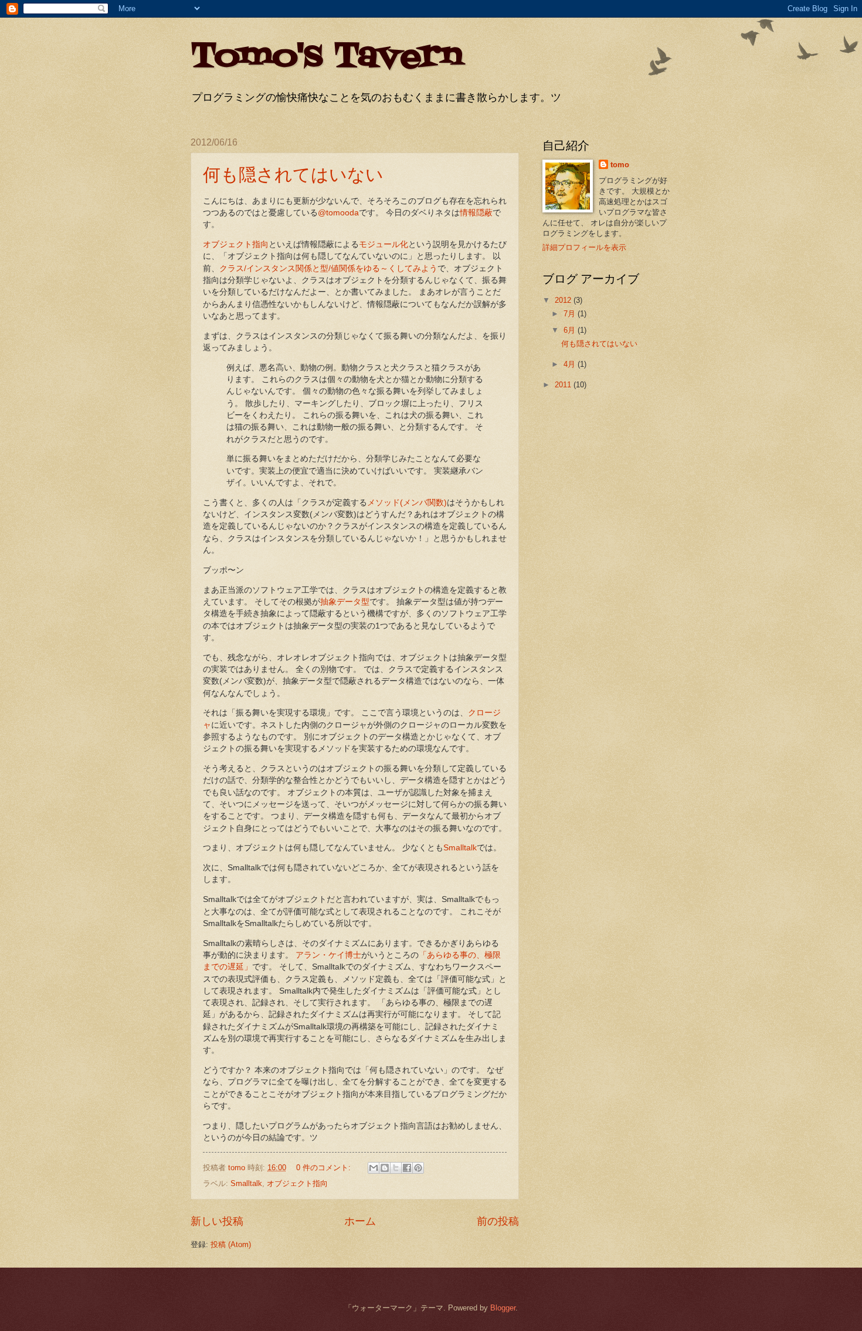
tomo (619, 164)
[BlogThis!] (385, 1168)
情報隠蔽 (476, 212)
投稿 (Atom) (231, 1244)
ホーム (360, 1221)
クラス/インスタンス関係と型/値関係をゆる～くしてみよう (328, 268)
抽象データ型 (344, 601)
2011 (564, 384)
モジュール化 (383, 244)
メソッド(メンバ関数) (407, 502)
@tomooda (338, 212)
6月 (571, 330)
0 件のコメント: (324, 1167)
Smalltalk (460, 847)
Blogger (502, 1307)
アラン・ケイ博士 (328, 955)
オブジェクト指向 (236, 244)
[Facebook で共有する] (407, 1168)
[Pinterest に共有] (418, 1168)
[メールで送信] (373, 1168)
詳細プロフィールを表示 (584, 247)
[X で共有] (396, 1168)
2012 (564, 300)
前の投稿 (498, 1221)
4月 (571, 364)
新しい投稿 (217, 1221)
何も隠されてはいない (293, 173)
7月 (571, 313)
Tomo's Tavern (327, 57)
